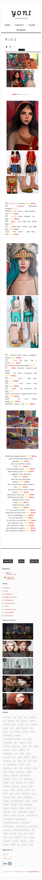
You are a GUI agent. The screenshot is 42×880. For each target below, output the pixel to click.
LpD (20, 779)
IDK (14, 761)
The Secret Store (32, 826)
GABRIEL (21, 754)
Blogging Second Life (10, 597)
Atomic (14, 724)
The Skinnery (7, 830)
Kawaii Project (8, 768)
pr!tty (19, 797)
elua (30, 746)
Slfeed (6, 591)
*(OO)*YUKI (7, 717)
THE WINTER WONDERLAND (21, 830)
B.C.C (27, 724)
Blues (31, 728)
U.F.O (20, 834)
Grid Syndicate (8, 600)
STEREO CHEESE (22, 812)
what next (23, 841)
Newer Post (8, 561)
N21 (33, 790)
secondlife (14, 804)
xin (18, 844)
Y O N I (21, 13)
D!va (24, 739)
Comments (8, 858)
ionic (29, 761)
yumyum (24, 844)
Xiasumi (13, 844)
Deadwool (22, 743)
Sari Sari (6, 804)
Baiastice (33, 724)
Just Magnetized (11, 764)
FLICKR (32, 25)
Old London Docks (9, 603)
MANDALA (19, 783)
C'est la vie (25, 732)
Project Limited (27, 797)
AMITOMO (11, 721)
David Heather (8, 743)
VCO (10, 837)
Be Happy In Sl (8, 594)
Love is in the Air (24, 775)
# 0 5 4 (7, 706)
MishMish (23, 786)
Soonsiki (21, 808)
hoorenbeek (7, 761)
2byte (20, 717)
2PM (25, 717)
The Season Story (8, 826)
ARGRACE (6, 724)
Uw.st (5, 837)
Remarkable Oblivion (17, 801)
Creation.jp (17, 735)
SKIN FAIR (6, 808)
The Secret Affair (20, 826)
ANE (17, 721)
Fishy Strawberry (8, 754)
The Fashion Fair (8, 819)
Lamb (5, 772)
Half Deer (26, 757)
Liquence (6, 775)
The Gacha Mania (20, 819)
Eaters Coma (16, 746)
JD (4, 764)
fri (16, 754)
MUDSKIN (20, 790)
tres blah (13, 834)
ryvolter (34, 801)
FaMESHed (22, 750)
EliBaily (24, 746)
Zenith (31, 844)
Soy (35, 808)
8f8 (4, 721)
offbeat (17, 794)
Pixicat (13, 797)
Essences (14, 750)
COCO (33, 732)
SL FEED (6, 606)
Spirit (14, 812)
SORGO (29, 808)
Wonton (6, 844)
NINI (11, 794)
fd (28, 750)
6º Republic (32, 717)
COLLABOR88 (7, 735)
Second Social (8, 616)
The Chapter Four (32, 815)
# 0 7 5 (7, 689)
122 (6, 672)
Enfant (36, 746)
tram (33, 830)
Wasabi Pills (7, 841)
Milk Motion (7, 786)
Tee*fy (13, 815)
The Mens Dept (25, 823)
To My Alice (10, 577)
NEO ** (8, 573)
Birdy (11, 728)
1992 (14, 717)
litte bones (14, 775)
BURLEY (17, 732)
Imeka (19, 761)
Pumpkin (6, 801)
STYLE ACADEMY (9, 612)
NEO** (6, 794)
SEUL (20, 804)
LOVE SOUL (7, 779)
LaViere (11, 772)
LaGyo (35, 768)
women (31, 841)
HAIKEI (19, 757)
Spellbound (7, 812)
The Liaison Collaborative (11, 823)
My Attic (27, 790)
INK (25, 761)
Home (7, 25)
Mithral (31, 786)
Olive (33, 794)
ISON (35, 761)
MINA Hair (16, 786)
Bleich (17, 728)
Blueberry (25, 728)
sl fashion (14, 808)
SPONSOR (21, 30)
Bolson (6, 732)
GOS (14, 757)
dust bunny (7, 746)
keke (15, 768)
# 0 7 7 (7, 654)
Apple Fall (32, 721)
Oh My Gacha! (26, 794)
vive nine (31, 837)
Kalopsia (21, 764)
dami (29, 739)
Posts (7, 854)
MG (26, 783)
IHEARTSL (7, 588)
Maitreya (6, 783)
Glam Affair (7, 757)
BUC (11, 732)
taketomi (6, 815)
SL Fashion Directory (10, 609)
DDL (15, 743)
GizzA (28, 754)
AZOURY (20, 724)
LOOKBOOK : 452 (11, 574)
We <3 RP (15, 841)
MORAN (12, 790)
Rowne (28, 801)
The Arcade (21, 815)
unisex (31, 834)
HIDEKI (34, 757)
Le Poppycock (20, 772)
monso (6, 790)
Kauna (28, 764)
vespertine (17, 837)
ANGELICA (24, 721)
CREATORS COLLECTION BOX (12, 739)
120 (6, 637)
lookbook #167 (10, 579)
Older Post (34, 561)
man (12, 783)
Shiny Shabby (28, 804)
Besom (6, 728)
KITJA (20, 768)
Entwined (6, 750)
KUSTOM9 (27, 768)
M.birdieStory (28, 779)
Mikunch (31, 783)
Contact (19, 25)
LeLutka (29, 772)
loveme (15, 779)
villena (25, 837)
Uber (25, 834)
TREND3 (6, 834)
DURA (29, 743)
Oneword (6, 797)
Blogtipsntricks (34, 871)
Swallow (32, 812)
